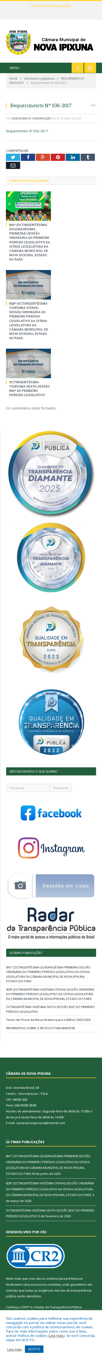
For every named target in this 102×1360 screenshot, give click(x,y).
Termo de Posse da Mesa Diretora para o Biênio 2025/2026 (48, 1020)
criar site (35, 1278)
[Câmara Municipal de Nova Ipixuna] (51, 42)
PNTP (26, 1307)
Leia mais (56, 1335)
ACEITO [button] (34, 1349)
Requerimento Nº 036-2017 (27, 131)
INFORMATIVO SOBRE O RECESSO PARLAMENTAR (40, 1028)
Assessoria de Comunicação (31, 118)
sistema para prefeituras (64, 1278)
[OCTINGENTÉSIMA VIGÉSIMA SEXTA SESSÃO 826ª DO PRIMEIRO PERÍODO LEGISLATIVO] (28, 363)
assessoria (39, 1284)
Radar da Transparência (53, 1307)
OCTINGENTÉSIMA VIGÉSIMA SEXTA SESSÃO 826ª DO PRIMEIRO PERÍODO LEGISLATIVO (29, 388)
